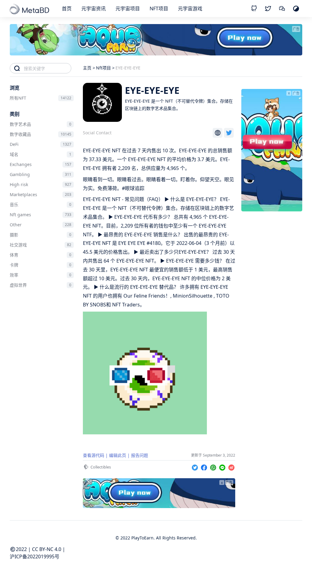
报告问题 (139, 455)
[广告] (271, 209)
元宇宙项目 (127, 8)
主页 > (89, 68)
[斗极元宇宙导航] (30, 9)
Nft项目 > (105, 68)
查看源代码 (93, 455)
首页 (67, 8)
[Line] (223, 466)
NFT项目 (159, 8)
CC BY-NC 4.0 (46, 549)
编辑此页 (117, 455)
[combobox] (47, 68)
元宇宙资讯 (93, 8)
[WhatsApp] (213, 466)
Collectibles (100, 467)
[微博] (231, 466)
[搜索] (17, 68)
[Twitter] (195, 466)
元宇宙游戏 (190, 8)
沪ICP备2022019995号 (34, 556)
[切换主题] (296, 8)
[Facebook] (204, 466)
